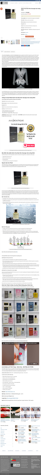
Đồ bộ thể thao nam (3, 443)
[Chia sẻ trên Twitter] (23, 45)
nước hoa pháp (26, 43)
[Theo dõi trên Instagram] (13, 462)
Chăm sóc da (2, 432)
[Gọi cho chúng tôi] (38, 0)
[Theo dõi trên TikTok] (14, 462)
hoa (35, 41)
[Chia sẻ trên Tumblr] (29, 45)
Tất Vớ (2, 446)
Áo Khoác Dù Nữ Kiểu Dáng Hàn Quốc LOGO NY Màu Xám (35, 420)
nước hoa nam (22, 43)
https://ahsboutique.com (10, 391)
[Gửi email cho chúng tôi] (37, 0)
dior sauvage (24, 41)
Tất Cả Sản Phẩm (3, 0)
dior (22, 41)
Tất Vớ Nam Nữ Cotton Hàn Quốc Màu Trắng (15, 420)
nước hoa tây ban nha (30, 43)
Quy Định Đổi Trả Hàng (24, 467)
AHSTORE (26, 32)
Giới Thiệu (7, 0)
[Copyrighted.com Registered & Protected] (13, 460)
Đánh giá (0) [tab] (13, 51)
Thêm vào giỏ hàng (29, 36)
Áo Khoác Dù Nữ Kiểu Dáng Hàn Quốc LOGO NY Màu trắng (25, 420)
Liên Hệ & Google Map (24, 459)
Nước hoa (2, 435)
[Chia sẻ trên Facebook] (22, 45)
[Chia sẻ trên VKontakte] (26, 45)
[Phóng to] (1, 38)
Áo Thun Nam (2, 440)
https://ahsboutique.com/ (35, 464)
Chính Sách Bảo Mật (24, 465)
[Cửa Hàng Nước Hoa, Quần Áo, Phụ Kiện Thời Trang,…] (5, 3)
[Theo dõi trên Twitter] (16, 462)
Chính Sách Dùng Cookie (24, 464)
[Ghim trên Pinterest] (24, 45)
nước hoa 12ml (38, 41)
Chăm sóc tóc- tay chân (4, 429)
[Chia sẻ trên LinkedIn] (27, 45)
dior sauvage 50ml (33, 41)
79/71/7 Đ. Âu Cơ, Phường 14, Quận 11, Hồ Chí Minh (35, 460)
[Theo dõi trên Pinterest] (17, 462)
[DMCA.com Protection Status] (13, 459)
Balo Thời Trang (3, 434)
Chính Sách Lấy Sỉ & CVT (24, 462)
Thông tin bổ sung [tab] (7, 51)
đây (16, 251)
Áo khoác (2, 437)
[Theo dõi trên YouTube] (18, 462)
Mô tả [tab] (2, 51)
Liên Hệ (10, 0)
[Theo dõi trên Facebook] (35, 0)
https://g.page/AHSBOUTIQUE (12, 398)
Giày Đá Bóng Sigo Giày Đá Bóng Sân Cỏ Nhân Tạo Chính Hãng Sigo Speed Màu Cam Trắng (5, 420)
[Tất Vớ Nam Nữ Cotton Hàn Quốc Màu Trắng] (15, 412)
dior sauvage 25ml (28, 41)
